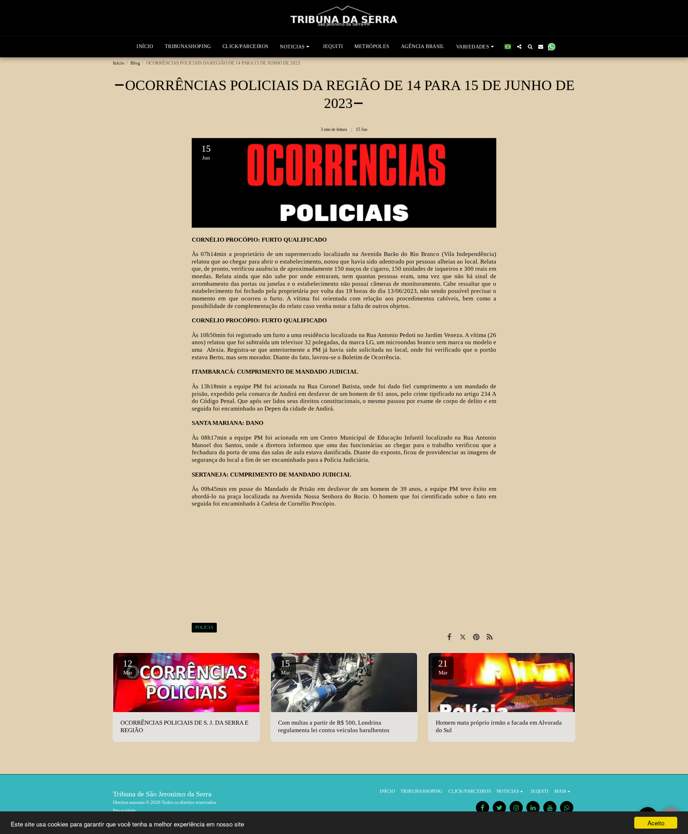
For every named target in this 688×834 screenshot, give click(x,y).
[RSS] (489, 637)
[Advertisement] (344, 565)
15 (285, 667)
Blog (135, 63)
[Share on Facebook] (449, 637)
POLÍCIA (204, 627)
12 (127, 667)
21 (443, 667)
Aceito (656, 822)
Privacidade (124, 810)
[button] (295, 47)
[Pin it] (476, 637)
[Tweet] (462, 637)
